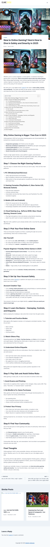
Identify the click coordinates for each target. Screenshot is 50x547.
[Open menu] (47, 3)
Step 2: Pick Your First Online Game (13, 107)
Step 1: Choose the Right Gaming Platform (15, 99)
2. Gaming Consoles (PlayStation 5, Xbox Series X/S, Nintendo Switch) (23, 102)
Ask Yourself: (10, 108)
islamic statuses (29, 543)
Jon (5, 46)
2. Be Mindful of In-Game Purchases (15, 124)
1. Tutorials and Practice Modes (14, 116)
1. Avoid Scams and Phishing (14, 123)
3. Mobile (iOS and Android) (14, 104)
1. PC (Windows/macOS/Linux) (14, 101)
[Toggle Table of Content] (37, 96)
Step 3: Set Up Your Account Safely (13, 112)
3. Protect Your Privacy (13, 126)
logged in (10, 535)
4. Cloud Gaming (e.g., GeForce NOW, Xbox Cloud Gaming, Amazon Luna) (23, 105)
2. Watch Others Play (12, 118)
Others (5, 37)
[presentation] (13, 499)
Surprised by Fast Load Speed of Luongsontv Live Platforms (36, 512)
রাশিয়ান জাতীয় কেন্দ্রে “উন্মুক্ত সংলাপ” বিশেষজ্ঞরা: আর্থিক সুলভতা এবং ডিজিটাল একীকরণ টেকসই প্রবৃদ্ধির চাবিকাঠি (38, 478)
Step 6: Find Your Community (12, 127)
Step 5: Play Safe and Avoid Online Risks (15, 121)
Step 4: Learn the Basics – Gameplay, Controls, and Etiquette (19, 115)
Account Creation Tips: (12, 113)
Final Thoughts (8, 129)
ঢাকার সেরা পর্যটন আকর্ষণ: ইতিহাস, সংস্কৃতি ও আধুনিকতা (12, 477)
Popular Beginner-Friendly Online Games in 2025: (18, 110)
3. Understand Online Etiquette (14, 119)
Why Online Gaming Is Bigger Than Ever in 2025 (16, 98)
